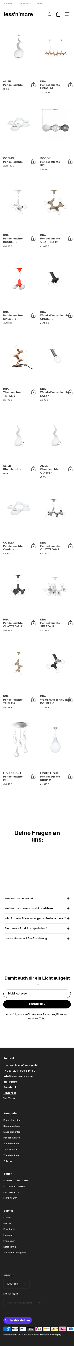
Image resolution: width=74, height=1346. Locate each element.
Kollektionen (25, 3)
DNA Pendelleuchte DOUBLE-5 (18, 213)
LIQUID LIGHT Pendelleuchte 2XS (18, 751)
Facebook (49, 1014)
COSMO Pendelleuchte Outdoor (18, 520)
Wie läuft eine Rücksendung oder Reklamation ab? (35, 918)
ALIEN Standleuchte (18, 443)
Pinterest (62, 1014)
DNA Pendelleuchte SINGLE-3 (18, 290)
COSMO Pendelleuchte (18, 136)
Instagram (35, 1014)
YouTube (40, 1018)
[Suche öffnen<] (50, 14)
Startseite (8, 3)
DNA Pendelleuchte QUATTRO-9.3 (18, 597)
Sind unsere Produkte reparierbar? (26, 928)
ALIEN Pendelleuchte (18, 59)
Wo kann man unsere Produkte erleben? (29, 908)
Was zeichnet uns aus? (19, 898)
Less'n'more (32, 1335)
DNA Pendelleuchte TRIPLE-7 (18, 674)
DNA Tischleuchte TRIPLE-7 (18, 366)
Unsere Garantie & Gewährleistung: (26, 938)
